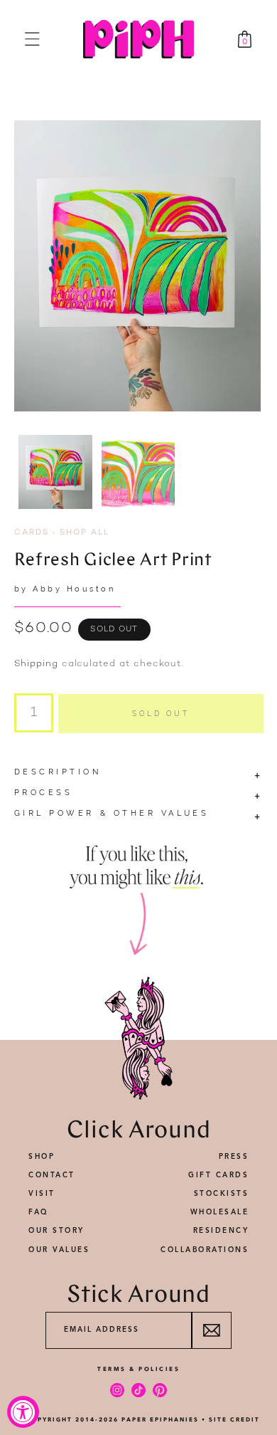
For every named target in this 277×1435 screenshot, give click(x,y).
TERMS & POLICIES (138, 1368)
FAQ (38, 1212)
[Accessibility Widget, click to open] (23, 1412)
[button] (32, 39)
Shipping (36, 664)
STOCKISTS (221, 1193)
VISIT (41, 1193)
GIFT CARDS (218, 1175)
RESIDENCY (221, 1230)
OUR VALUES (58, 1249)
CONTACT (51, 1175)
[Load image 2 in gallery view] (138, 472)
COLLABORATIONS (205, 1249)
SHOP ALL (84, 533)
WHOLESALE (219, 1212)
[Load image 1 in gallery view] (55, 472)
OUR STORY (56, 1230)
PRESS (234, 1156)
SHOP (41, 1156)
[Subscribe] (211, 1330)
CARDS (31, 533)
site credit (234, 1419)
